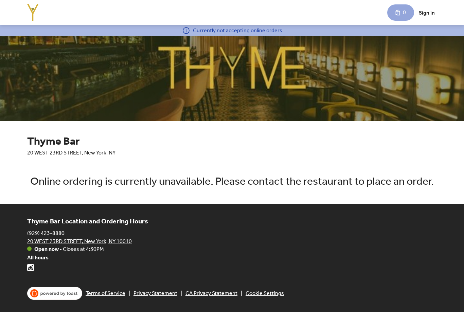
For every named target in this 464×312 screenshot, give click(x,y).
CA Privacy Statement (211, 293)
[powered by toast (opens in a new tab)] (54, 293)
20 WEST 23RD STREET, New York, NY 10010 (79, 241)
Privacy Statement (155, 293)
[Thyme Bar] (32, 12)
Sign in (427, 13)
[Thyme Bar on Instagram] (30, 268)
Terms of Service (105, 293)
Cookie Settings (265, 293)
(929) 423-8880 (46, 233)
